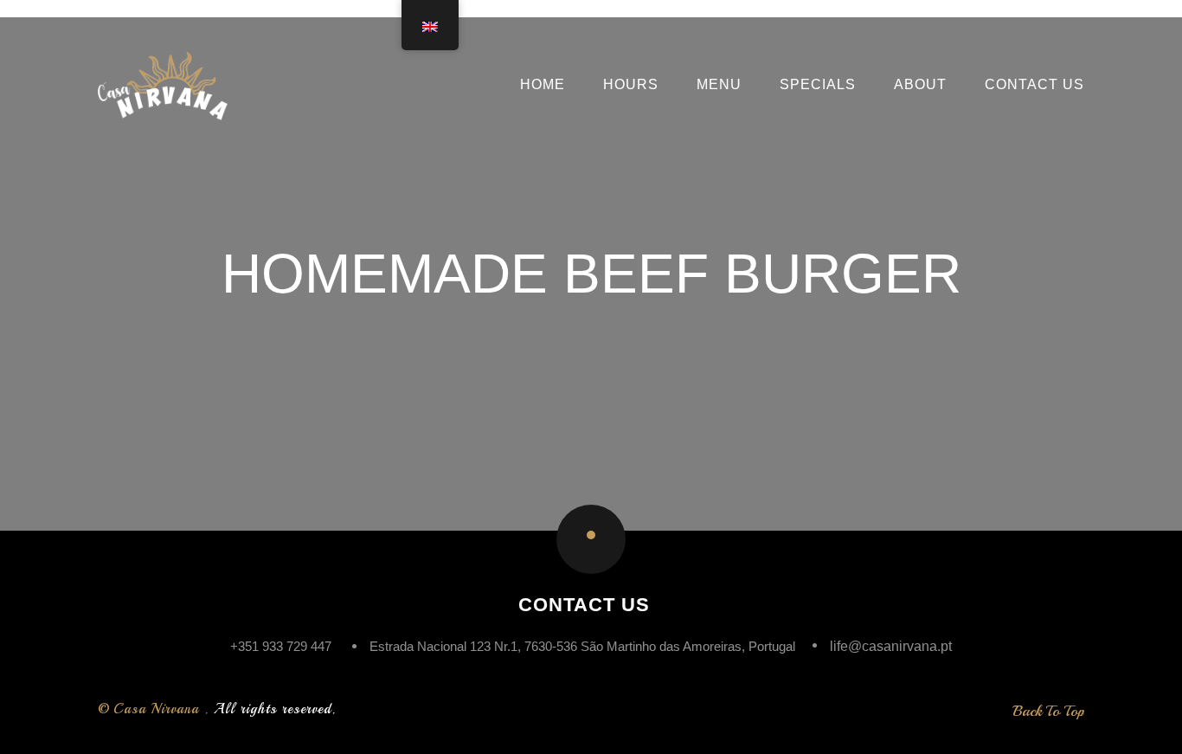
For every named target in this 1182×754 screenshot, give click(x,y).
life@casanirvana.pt (891, 646)
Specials (818, 85)
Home (542, 85)
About (920, 85)
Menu (719, 85)
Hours (630, 85)
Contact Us (1034, 85)
